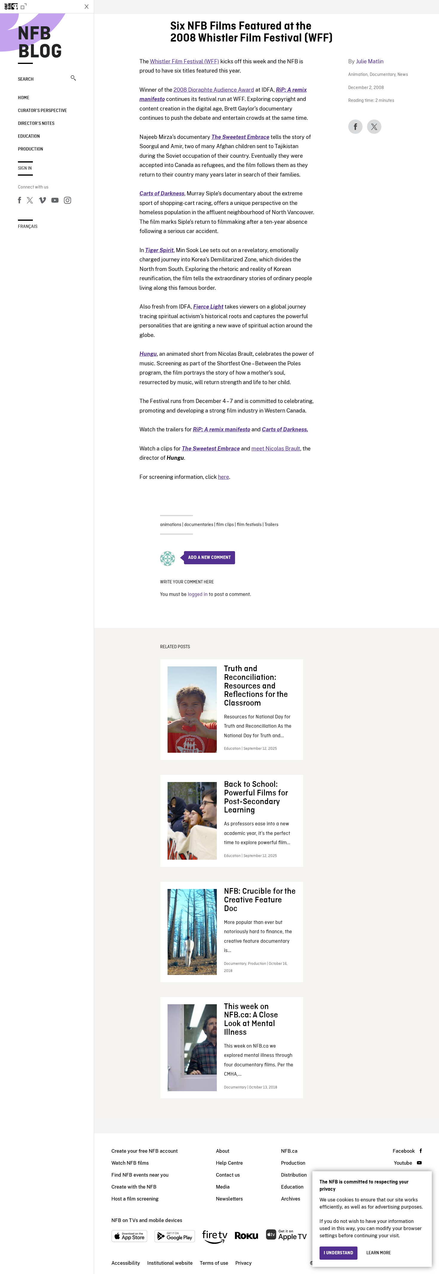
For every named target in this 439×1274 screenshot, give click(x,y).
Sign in (25, 168)
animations (170, 525)
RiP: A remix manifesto (221, 429)
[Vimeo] (42, 201)
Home (23, 98)
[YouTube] (55, 201)
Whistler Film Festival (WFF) (184, 61)
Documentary (382, 75)
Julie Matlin (369, 61)
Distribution (294, 1175)
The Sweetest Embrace (211, 448)
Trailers (271, 525)
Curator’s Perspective (42, 110)
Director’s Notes (36, 123)
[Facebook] (19, 201)
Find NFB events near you (139, 1175)
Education (29, 136)
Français (27, 226)
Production (30, 149)
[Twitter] (29, 201)
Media (223, 1187)
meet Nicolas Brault (275, 448)
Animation (358, 75)
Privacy (243, 1263)
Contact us (228, 1175)
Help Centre (229, 1163)
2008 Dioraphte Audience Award (214, 90)
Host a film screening (135, 1199)
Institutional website (170, 1263)
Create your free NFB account (144, 1151)
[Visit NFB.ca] (39, 6)
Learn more (378, 1253)
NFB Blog (40, 43)
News (402, 75)
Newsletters (229, 1199)
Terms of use (214, 1263)
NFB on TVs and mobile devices (146, 1220)
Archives (290, 1199)
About (222, 1151)
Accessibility (125, 1263)
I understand (338, 1253)
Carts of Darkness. (285, 429)
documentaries (198, 525)
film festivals (249, 525)
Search (26, 79)
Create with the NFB (133, 1187)
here (223, 477)
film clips (225, 525)
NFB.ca (289, 1151)
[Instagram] (67, 201)
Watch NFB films (130, 1163)
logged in (198, 594)
